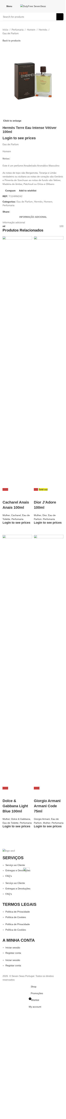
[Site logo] (33, 6)
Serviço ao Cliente (15, 865)
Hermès (43, 29)
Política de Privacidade (17, 911)
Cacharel (16, 515)
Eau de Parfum (11, 33)
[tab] (33, 217)
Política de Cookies (15, 917)
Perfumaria (18, 29)
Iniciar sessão (12, 947)
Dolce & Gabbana (20, 819)
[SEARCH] (59, 16)
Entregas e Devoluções (17, 870)
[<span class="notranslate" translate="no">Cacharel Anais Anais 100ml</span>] (17, 361)
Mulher (6, 515)
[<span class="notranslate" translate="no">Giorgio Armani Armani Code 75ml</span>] (48, 660)
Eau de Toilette (10, 822)
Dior (44, 515)
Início (5, 29)
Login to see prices (19, 138)
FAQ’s (8, 876)
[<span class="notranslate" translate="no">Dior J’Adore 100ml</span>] (48, 361)
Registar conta (13, 953)
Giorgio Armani (42, 819)
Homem (31, 29)
